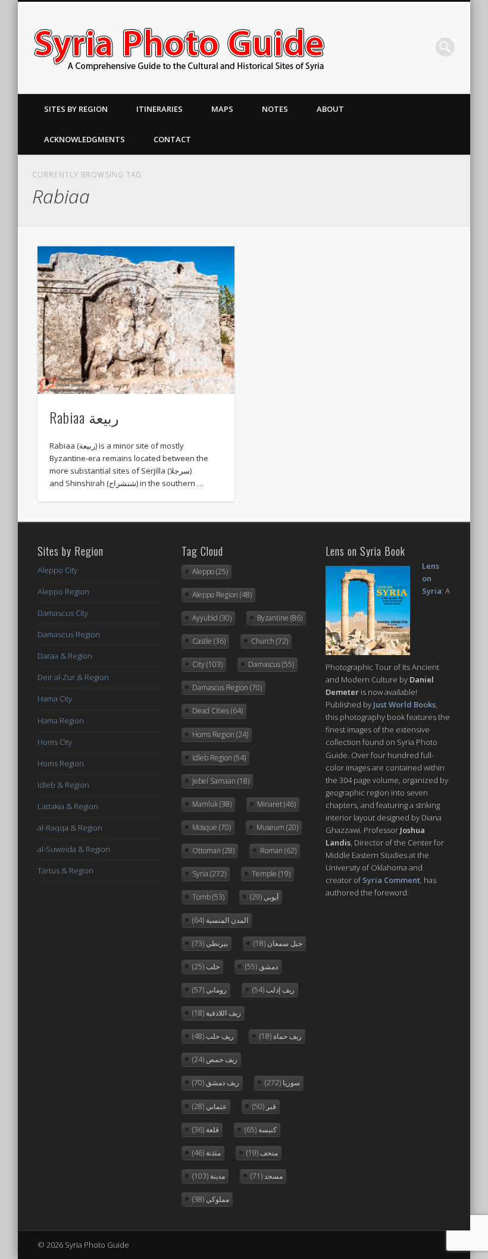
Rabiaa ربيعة (84, 417)
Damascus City (62, 612)
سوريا (282, 1083)
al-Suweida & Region (73, 849)
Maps (222, 109)
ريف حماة (280, 1036)
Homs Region (60, 763)
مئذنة (206, 1153)
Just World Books (404, 704)
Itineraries (159, 109)
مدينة (208, 1176)
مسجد (267, 1176)
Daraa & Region (64, 655)
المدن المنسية (220, 920)
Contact (172, 139)
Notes (275, 109)
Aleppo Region (63, 591)
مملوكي (210, 1199)
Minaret (276, 804)
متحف (262, 1153)
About (330, 109)
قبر (264, 1106)
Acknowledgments (84, 139)
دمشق (261, 967)
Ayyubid (212, 618)
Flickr (420, 47)
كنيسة (261, 1130)
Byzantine (279, 618)
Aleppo (210, 571)
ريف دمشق (215, 1083)
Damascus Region (68, 634)
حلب (206, 967)
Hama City (54, 698)
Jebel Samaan (220, 781)
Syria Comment (391, 880)
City (207, 664)
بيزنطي (210, 943)
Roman (278, 850)
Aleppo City (57, 570)
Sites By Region (76, 109)
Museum (277, 827)
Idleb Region (219, 758)
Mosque (211, 827)
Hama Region (60, 720)
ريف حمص (214, 1059)
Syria (209, 874)
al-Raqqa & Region (69, 827)
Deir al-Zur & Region (73, 677)
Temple (271, 874)
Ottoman (213, 850)
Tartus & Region (65, 870)
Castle (209, 641)
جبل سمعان (278, 943)
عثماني (209, 1106)
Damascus (271, 664)
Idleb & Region (63, 784)
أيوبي (264, 897)
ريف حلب (213, 1036)
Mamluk (212, 804)
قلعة (205, 1130)
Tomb (208, 897)
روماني (209, 990)
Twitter (396, 47)
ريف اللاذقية (216, 1013)
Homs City (54, 742)
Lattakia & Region (67, 806)
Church (269, 641)
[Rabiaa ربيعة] (135, 320)
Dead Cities (217, 711)
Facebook (371, 47)
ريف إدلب (273, 990)
